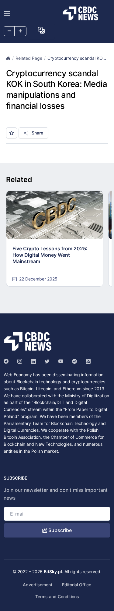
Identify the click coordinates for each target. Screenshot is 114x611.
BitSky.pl (53, 571)
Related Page (29, 58)
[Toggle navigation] (7, 13)
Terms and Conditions (57, 596)
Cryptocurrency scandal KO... (76, 58)
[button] (41, 30)
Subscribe (59, 530)
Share (36, 132)
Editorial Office (76, 584)
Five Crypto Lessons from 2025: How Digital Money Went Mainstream (50, 254)
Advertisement (37, 584)
